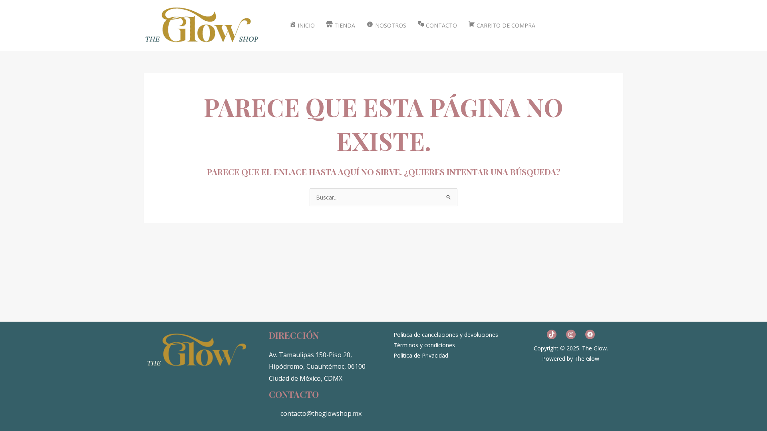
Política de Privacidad (420, 355)
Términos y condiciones (424, 345)
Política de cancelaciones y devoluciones (445, 334)
